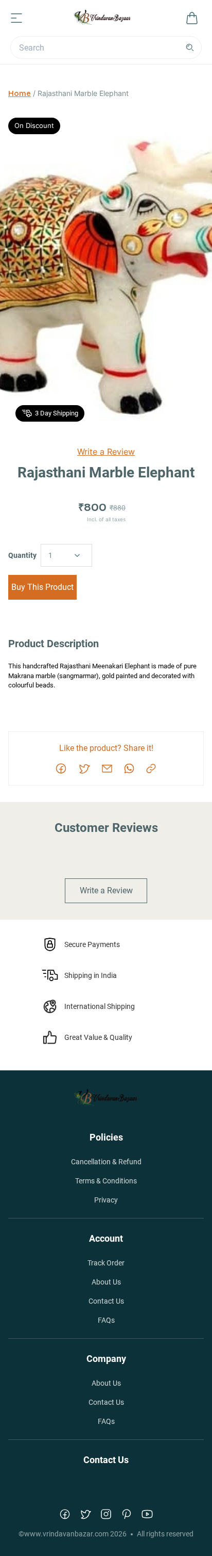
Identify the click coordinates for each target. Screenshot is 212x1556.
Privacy (106, 1200)
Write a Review (106, 451)
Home (19, 93)
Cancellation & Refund (106, 1162)
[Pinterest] (126, 1514)
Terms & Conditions (106, 1181)
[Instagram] (106, 1514)
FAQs (106, 1320)
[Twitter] (85, 1514)
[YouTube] (147, 1514)
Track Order (106, 1263)
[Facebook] (65, 1514)
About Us (106, 1282)
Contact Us (106, 1301)
